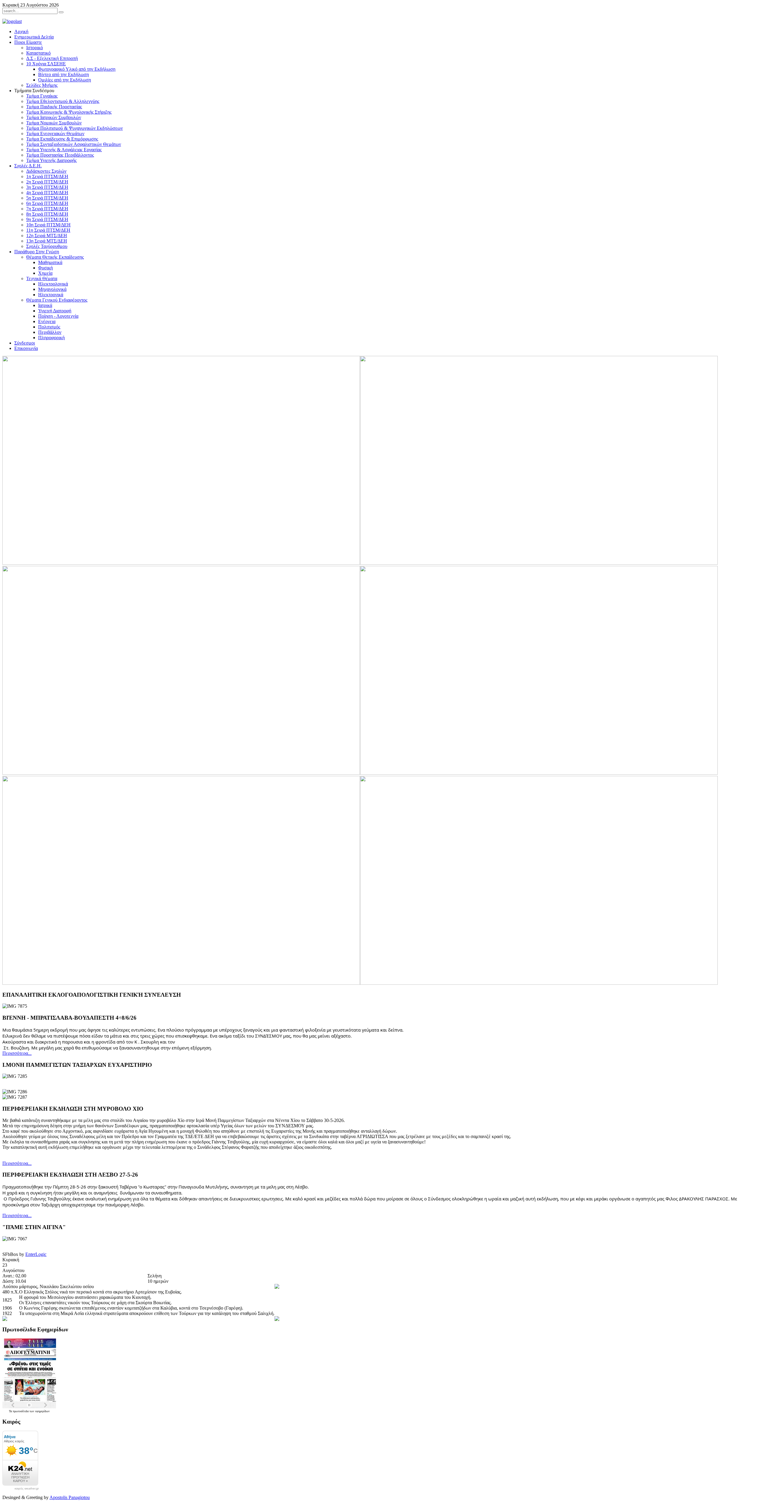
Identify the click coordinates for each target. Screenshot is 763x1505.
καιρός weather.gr (27, 1488)
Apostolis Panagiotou (69, 1497)
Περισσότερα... (17, 1053)
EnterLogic (35, 1254)
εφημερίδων (42, 1411)
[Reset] (61, 12)
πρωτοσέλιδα (21, 1411)
